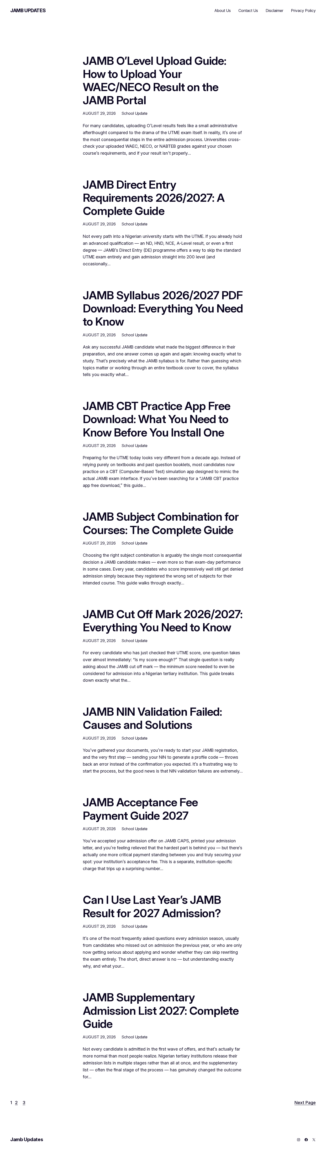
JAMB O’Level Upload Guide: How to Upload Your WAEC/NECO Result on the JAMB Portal (154, 80)
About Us (223, 10)
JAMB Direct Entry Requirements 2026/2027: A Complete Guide (154, 198)
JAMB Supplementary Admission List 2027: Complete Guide (161, 1010)
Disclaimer (274, 10)
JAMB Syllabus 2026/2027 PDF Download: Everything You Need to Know (163, 308)
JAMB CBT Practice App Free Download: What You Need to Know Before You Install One (156, 419)
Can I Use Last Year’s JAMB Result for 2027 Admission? (152, 906)
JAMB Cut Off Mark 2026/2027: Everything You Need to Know (162, 620)
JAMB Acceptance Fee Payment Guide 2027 (140, 809)
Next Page (305, 1102)
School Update (134, 113)
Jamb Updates (28, 10)
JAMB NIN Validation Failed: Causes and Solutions (152, 718)
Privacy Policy (303, 10)
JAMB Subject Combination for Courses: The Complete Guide (161, 523)
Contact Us (248, 10)
